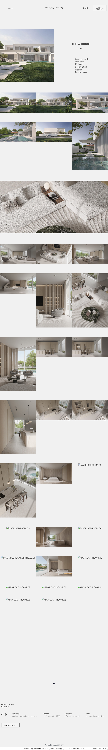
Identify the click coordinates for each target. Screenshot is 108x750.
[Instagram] (2, 714)
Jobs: (88, 714)
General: (68, 714)
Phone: (46, 714)
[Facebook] (6, 714)
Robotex (37, 748)
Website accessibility (54, 745)
